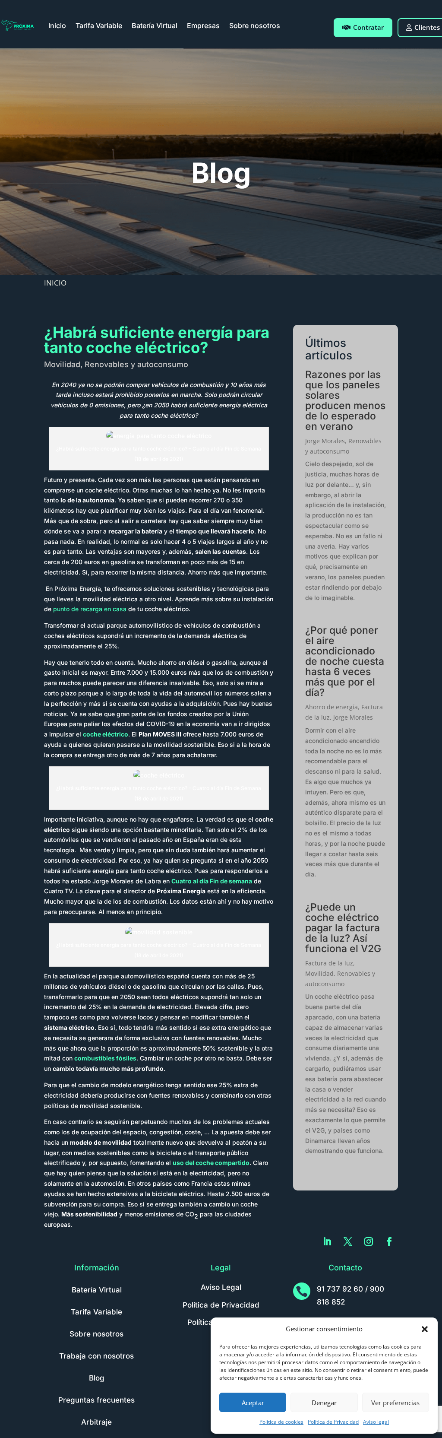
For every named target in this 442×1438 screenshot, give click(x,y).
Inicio (57, 25)
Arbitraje (96, 1422)
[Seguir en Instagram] (368, 1241)
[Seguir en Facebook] (389, 1241)
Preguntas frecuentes (96, 1400)
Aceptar (253, 1402)
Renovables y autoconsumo (136, 364)
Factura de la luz (329, 963)
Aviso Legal (221, 1287)
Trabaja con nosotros (96, 1356)
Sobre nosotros (254, 25)
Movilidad (62, 364)
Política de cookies (281, 1421)
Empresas (203, 25)
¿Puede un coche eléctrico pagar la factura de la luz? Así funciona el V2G (343, 928)
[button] (424, 1329)
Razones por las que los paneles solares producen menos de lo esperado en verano (345, 400)
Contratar (368, 27)
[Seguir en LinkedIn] (327, 1241)
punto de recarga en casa (89, 609)
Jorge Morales (325, 441)
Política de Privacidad (333, 1421)
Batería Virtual (154, 25)
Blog (96, 1378)
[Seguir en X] (348, 1241)
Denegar (324, 1402)
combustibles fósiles (105, 1058)
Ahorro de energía (331, 707)
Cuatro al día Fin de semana (211, 881)
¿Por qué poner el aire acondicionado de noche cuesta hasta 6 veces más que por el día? (344, 661)
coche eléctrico (105, 734)
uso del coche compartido (211, 1162)
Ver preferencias (395, 1402)
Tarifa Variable (99, 25)
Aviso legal (376, 1421)
